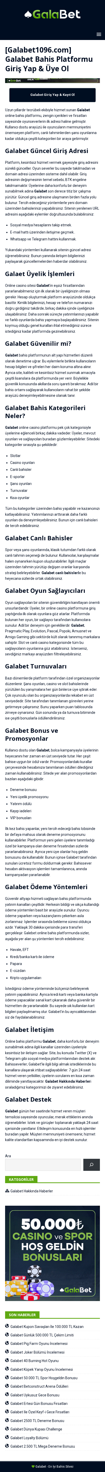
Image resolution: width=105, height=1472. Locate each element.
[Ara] (91, 1165)
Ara (8, 1156)
